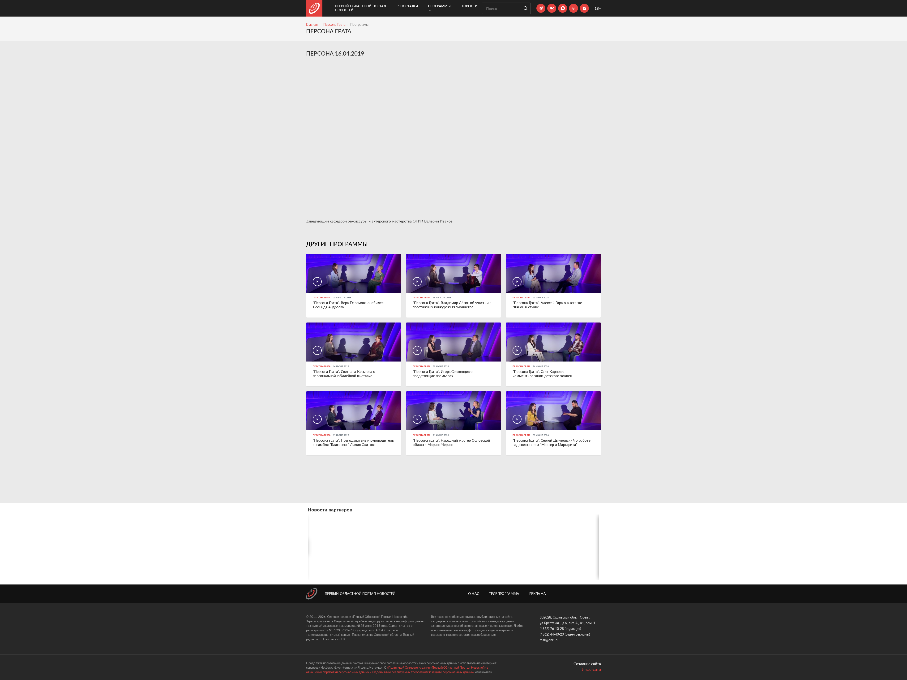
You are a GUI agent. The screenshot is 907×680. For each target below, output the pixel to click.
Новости (469, 6)
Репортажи (407, 6)
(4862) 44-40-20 (552, 634)
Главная (312, 24)
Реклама (537, 594)
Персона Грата (334, 24)
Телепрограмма (504, 594)
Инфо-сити (591, 669)
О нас (473, 594)
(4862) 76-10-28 (552, 629)
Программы (439, 6)
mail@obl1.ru (549, 640)
